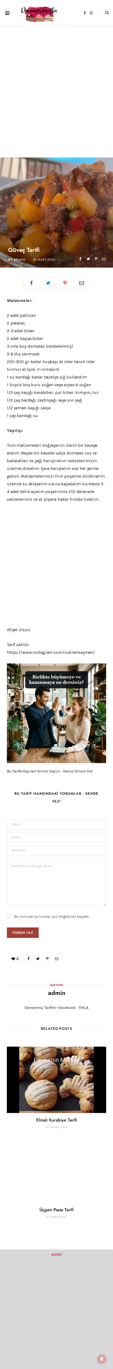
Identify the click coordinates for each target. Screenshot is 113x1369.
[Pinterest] (96, 259)
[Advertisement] (56, 85)
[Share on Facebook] (80, 259)
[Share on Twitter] (88, 259)
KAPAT (56, 1254)
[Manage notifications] (101, 1359)
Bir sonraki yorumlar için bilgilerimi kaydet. (51, 916)
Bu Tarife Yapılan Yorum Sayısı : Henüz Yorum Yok (50, 771)
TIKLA (84, 1007)
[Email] (104, 259)
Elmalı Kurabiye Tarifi (56, 1120)
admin (20, 259)
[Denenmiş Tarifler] (37, 13)
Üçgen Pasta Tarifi (56, 1210)
